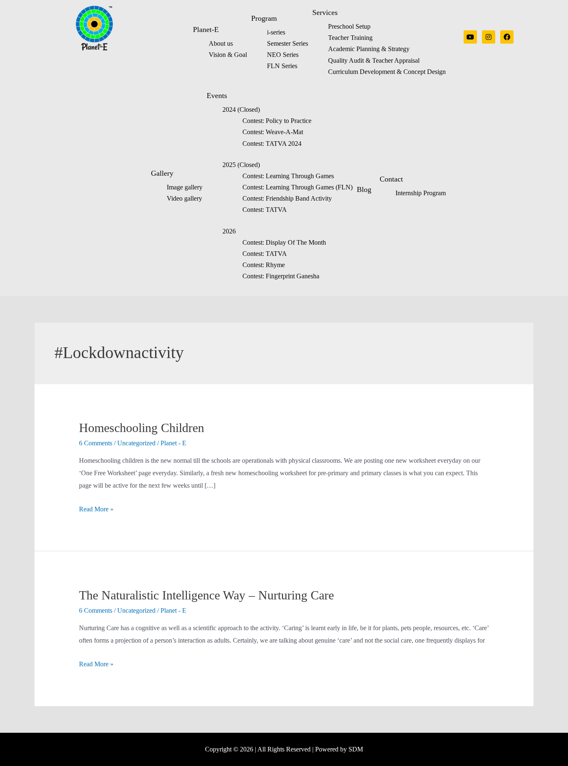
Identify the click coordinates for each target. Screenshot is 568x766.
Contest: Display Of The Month (284, 242)
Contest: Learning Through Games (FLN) (297, 187)
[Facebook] (507, 37)
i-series (276, 32)
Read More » (96, 509)
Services (325, 12)
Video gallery (184, 198)
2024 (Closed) (241, 109)
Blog (364, 189)
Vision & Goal (228, 54)
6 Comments (95, 443)
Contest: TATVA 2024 (271, 143)
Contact (391, 179)
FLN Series (282, 65)
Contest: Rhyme (263, 264)
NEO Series (283, 54)
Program (264, 18)
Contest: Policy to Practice (276, 120)
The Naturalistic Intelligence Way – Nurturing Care (206, 595)
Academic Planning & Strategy (369, 48)
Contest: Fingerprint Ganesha (280, 276)
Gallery (162, 173)
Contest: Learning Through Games (288, 175)
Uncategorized (136, 443)
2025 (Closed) (241, 164)
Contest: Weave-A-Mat (272, 131)
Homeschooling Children (141, 428)
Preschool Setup (349, 26)
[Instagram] (488, 37)
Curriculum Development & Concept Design (387, 71)
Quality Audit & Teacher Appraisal (374, 60)
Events (217, 95)
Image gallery (185, 187)
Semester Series (287, 43)
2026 (229, 231)
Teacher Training (350, 37)
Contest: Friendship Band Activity (287, 198)
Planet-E (206, 29)
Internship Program (420, 192)
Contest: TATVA (264, 209)
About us (221, 43)
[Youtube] (470, 37)
